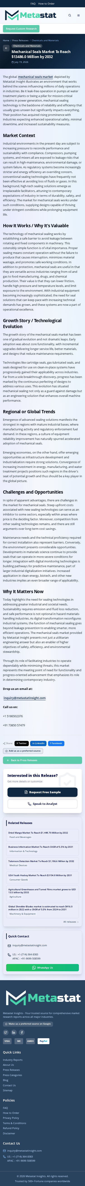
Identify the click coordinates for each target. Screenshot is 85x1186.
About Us (8, 1064)
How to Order (46, 3)
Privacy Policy (11, 1118)
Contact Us (9, 1085)
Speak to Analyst (45, 804)
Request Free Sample (45, 792)
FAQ (33, 3)
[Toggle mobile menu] (78, 15)
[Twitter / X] (6, 1033)
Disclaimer (9, 1133)
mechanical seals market (35, 77)
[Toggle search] (69, 15)
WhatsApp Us (45, 967)
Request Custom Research (21, 28)
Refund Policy (11, 1128)
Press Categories (12, 1075)
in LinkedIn (38, 743)
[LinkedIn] (14, 1033)
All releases (69, 922)
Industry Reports (12, 1059)
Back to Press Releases (24, 760)
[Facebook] (22, 1033)
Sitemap (7, 1090)
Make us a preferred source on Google (30, 1023)
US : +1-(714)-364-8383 (25, 954)
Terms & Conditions (14, 1123)
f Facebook (56, 743)
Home (6, 40)
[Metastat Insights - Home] (30, 15)
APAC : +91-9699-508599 (26, 958)
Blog (5, 1080)
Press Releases (20, 40)
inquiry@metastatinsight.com (25, 698)
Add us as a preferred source (25, 750)
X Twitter (22, 743)
